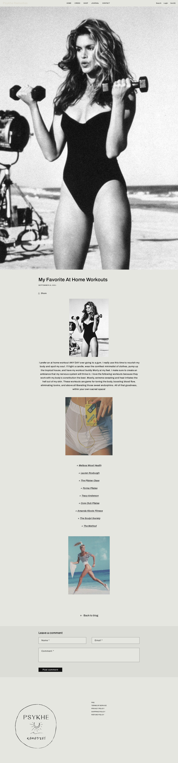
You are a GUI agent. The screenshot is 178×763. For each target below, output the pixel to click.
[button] (158, 3)
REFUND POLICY (97, 715)
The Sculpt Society (90, 518)
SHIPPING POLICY (98, 712)
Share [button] (44, 293)
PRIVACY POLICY (97, 708)
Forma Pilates (90, 488)
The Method (90, 526)
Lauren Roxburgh (90, 473)
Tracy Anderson (90, 496)
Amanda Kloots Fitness (90, 511)
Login (166, 3)
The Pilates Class (90, 480)
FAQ (92, 702)
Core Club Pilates (90, 503)
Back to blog (91, 615)
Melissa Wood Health (90, 465)
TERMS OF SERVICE (99, 705)
